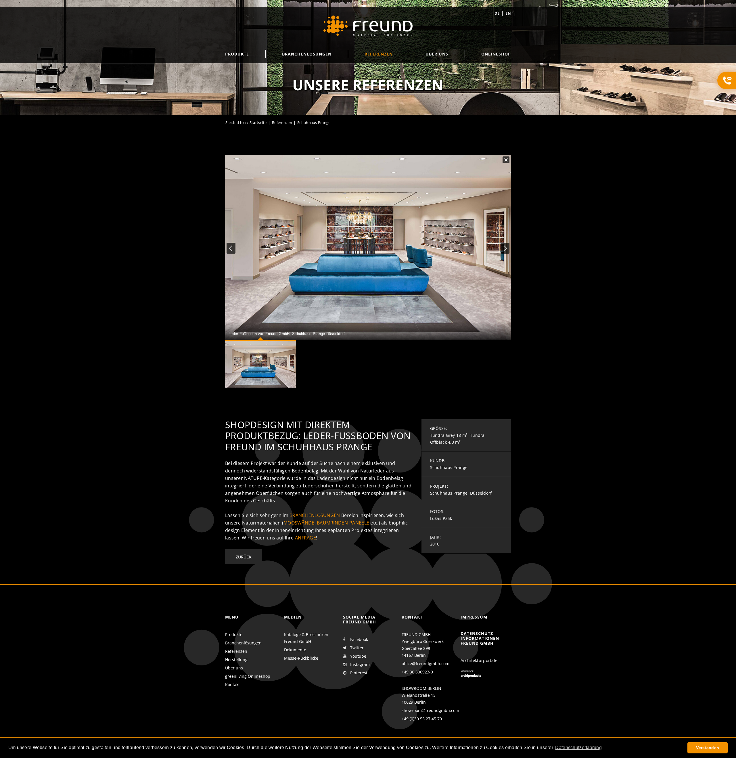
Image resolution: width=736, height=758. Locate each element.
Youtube (358, 656)
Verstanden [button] (707, 747)
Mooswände (299, 523)
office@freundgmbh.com (425, 663)
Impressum (474, 617)
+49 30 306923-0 (417, 672)
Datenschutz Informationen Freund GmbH (480, 638)
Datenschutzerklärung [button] (578, 747)
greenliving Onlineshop (247, 676)
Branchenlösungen (315, 515)
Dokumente (295, 649)
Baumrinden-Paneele (343, 523)
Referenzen (282, 122)
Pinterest (358, 672)
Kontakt (232, 684)
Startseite (258, 122)
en (508, 13)
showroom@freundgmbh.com (430, 710)
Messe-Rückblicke (301, 658)
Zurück (244, 557)
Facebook (359, 639)
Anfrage (305, 538)
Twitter (357, 647)
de (497, 13)
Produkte (233, 634)
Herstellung (236, 659)
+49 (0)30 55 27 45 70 (422, 718)
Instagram (360, 664)
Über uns (234, 668)
